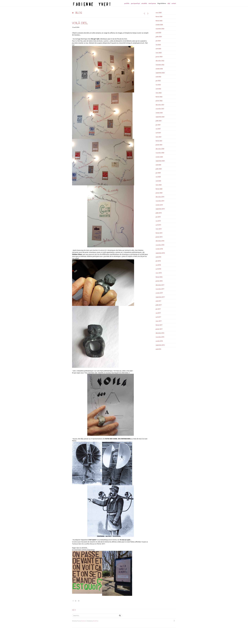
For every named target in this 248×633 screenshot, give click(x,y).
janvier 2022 (159, 101)
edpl (168, 3)
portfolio (126, 3)
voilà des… (80, 23)
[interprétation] (144, 13)
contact (174, 3)
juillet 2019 (159, 213)
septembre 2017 (160, 297)
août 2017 (158, 301)
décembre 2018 (160, 241)
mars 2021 (158, 137)
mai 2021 (158, 129)
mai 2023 (158, 44)
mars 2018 (158, 273)
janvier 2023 (159, 56)
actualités (144, 3)
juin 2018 (158, 261)
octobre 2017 (159, 293)
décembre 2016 (160, 333)
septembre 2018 (160, 253)
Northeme (83, 621)
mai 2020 (158, 177)
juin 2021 (158, 125)
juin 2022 (158, 80)
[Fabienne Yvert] (91, 3)
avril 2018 (158, 269)
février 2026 (159, 16)
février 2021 (159, 141)
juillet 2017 (159, 305)
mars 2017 (158, 321)
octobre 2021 (159, 113)
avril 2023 (158, 48)
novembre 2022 (160, 65)
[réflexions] (148, 13)
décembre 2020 (160, 149)
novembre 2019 (160, 201)
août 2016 (158, 349)
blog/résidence (161, 3)
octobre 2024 (159, 24)
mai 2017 (158, 313)
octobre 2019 (159, 205)
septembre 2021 (160, 117)
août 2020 (158, 165)
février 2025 (159, 20)
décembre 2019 (160, 197)
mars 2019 (158, 229)
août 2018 (158, 257)
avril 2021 (158, 133)
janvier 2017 (159, 329)
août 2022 (158, 77)
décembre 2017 (160, 285)
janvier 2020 (159, 193)
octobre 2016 (159, 341)
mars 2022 (158, 93)
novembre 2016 (160, 337)
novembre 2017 (160, 289)
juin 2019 (158, 217)
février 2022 (159, 97)
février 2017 (159, 325)
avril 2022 (158, 89)
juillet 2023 (159, 36)
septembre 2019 (160, 209)
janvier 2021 (159, 145)
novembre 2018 (160, 245)
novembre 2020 (160, 153)
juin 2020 (158, 173)
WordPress (95, 621)
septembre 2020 (160, 161)
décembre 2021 (160, 105)
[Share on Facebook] (73, 601)
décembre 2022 (160, 61)
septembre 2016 (160, 345)
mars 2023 (158, 53)
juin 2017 (158, 309)
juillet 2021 (159, 121)
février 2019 (159, 233)
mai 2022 (158, 85)
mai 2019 (158, 221)
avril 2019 (158, 225)
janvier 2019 (159, 237)
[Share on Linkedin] (79, 601)
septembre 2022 (160, 73)
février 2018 (159, 277)
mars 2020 (158, 185)
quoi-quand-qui (135, 3)
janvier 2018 (159, 281)
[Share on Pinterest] (76, 601)
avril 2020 (158, 181)
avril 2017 (158, 317)
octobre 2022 (159, 68)
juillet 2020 (159, 169)
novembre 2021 (160, 109)
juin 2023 (158, 41)
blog (78, 12)
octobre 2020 (159, 157)
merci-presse (152, 3)
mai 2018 (158, 265)
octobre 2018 (159, 249)
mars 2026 (158, 12)
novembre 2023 (160, 29)
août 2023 (158, 32)
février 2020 (159, 189)
